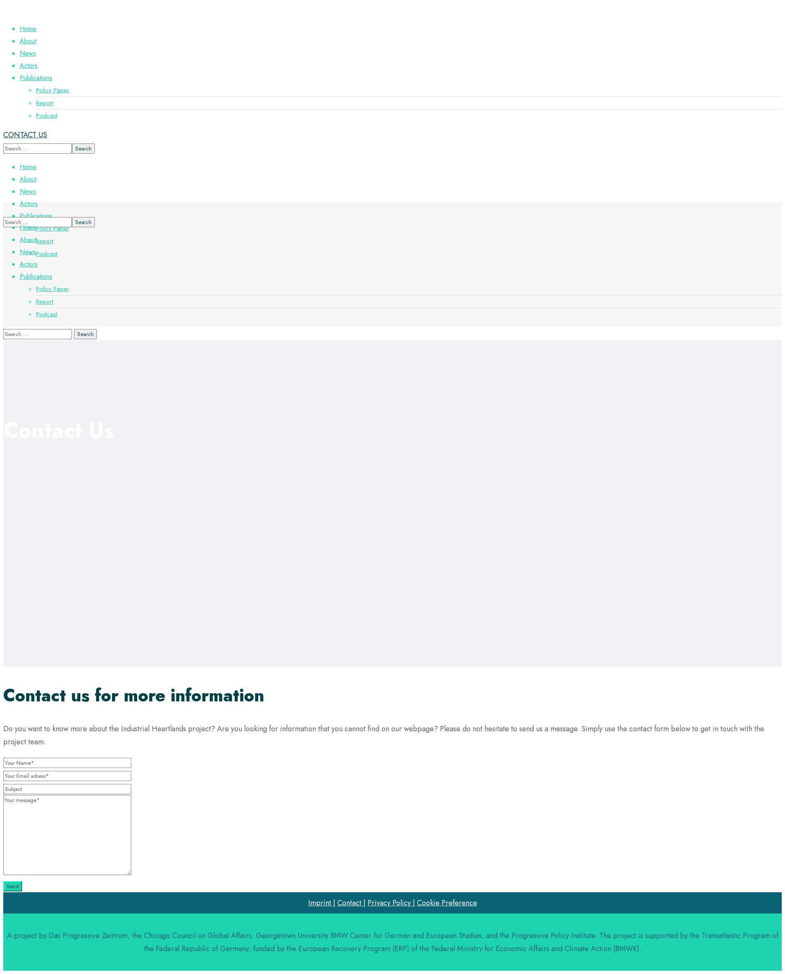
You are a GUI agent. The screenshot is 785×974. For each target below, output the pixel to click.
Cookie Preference (447, 903)
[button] (392, 134)
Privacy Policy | (391, 903)
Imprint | (321, 903)
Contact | (351, 903)
